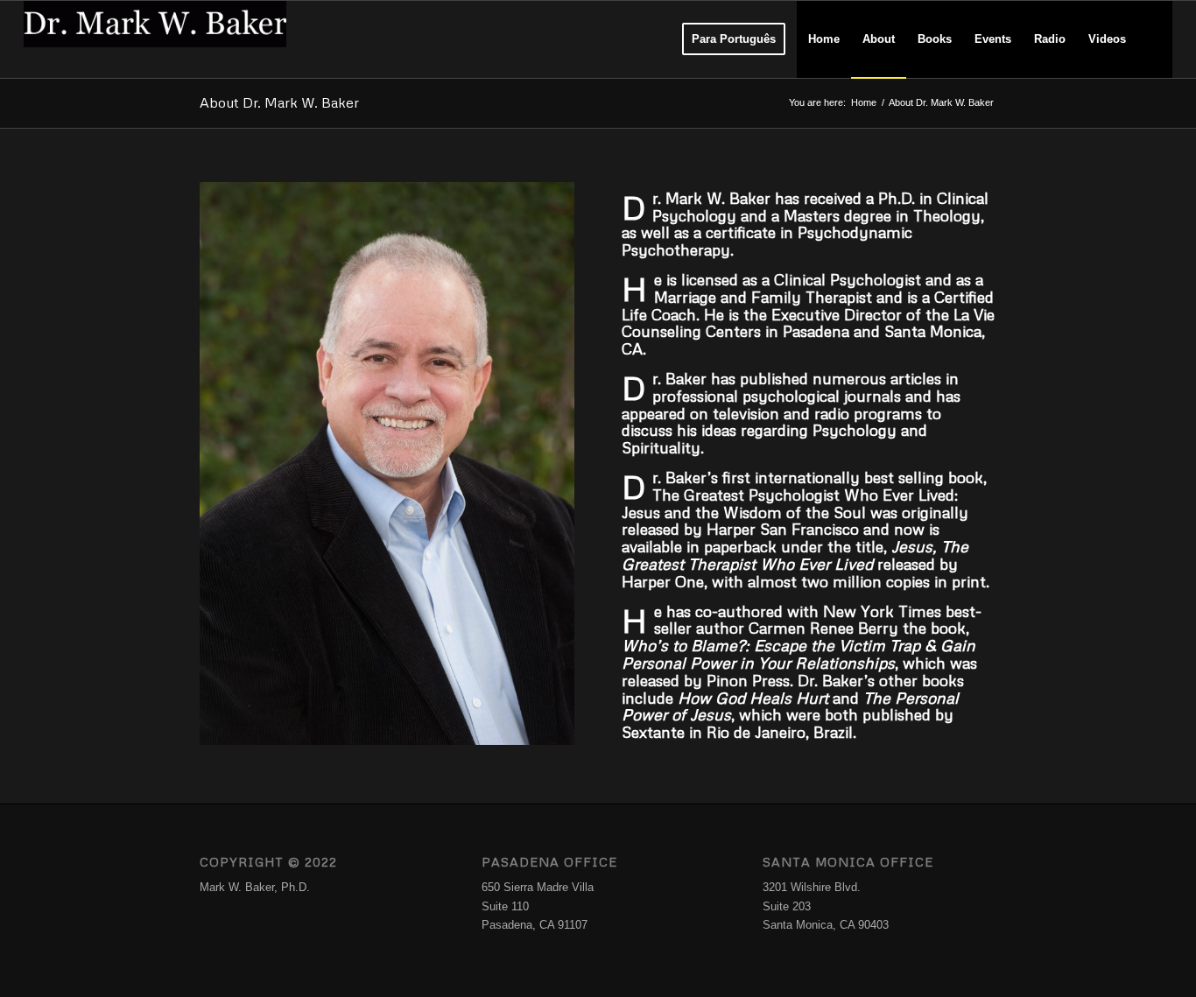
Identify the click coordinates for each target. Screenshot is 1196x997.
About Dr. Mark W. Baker (279, 102)
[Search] (1154, 39)
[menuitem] (734, 39)
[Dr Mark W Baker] (155, 39)
